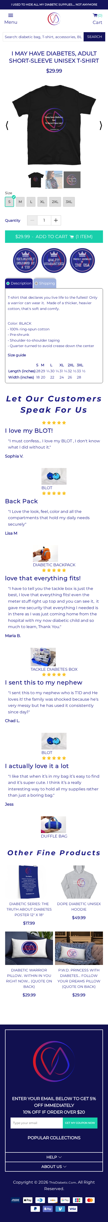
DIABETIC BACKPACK (54, 565)
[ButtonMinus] (32, 220)
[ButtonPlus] (56, 220)
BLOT (46, 487)
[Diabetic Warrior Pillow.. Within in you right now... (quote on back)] (29, 948)
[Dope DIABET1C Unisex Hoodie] (79, 882)
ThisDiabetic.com (62, 1182)
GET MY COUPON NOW (80, 1123)
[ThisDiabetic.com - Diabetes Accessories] (54, 18)
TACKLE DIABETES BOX (54, 669)
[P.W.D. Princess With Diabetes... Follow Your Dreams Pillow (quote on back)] (79, 948)
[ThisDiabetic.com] (54, 1061)
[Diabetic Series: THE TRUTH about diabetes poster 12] (29, 882)
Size (8, 193)
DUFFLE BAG (54, 836)
